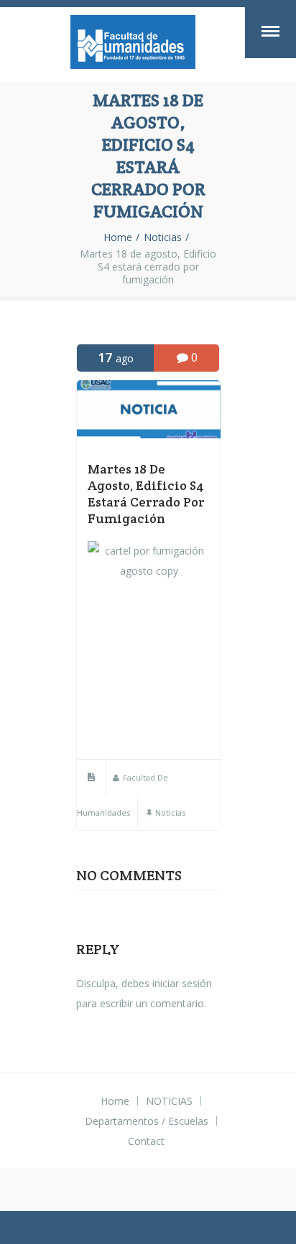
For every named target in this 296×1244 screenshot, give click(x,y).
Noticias (163, 237)
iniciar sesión (182, 983)
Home (117, 237)
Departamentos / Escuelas (146, 1121)
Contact (146, 1141)
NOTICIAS (169, 1101)
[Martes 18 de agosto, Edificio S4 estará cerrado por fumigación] (149, 434)
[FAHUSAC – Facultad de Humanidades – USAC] (133, 45)
